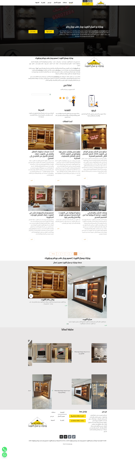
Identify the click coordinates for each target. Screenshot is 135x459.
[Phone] (4, 449)
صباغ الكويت (87, 319)
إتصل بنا (43, 2)
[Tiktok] (91, 1)
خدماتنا (65, 2)
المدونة (37, 2)
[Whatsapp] (4, 454)
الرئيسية (71, 2)
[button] (29, 353)
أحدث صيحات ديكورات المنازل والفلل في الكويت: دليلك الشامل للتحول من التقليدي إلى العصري (42, 155)
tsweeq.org (69, 444)
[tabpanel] (87, 296)
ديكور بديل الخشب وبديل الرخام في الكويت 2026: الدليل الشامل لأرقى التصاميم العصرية (94, 154)
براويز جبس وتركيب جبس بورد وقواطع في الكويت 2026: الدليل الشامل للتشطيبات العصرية (69, 155)
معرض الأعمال (57, 2)
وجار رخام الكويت (47, 299)
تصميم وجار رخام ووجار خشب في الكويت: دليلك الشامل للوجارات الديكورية (41, 215)
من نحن (49, 2)
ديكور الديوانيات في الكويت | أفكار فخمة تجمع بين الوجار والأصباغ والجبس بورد (69, 215)
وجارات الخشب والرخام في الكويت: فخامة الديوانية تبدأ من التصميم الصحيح (95, 215)
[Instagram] (86, 1)
